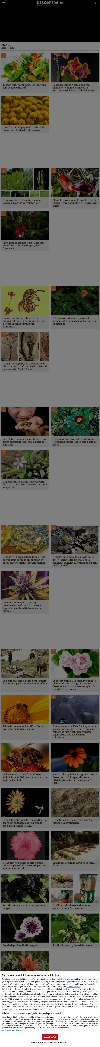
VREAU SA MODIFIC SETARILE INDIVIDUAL (49, 1042)
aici (10, 1002)
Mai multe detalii (73, 987)
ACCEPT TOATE (50, 1037)
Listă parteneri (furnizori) (13, 1030)
